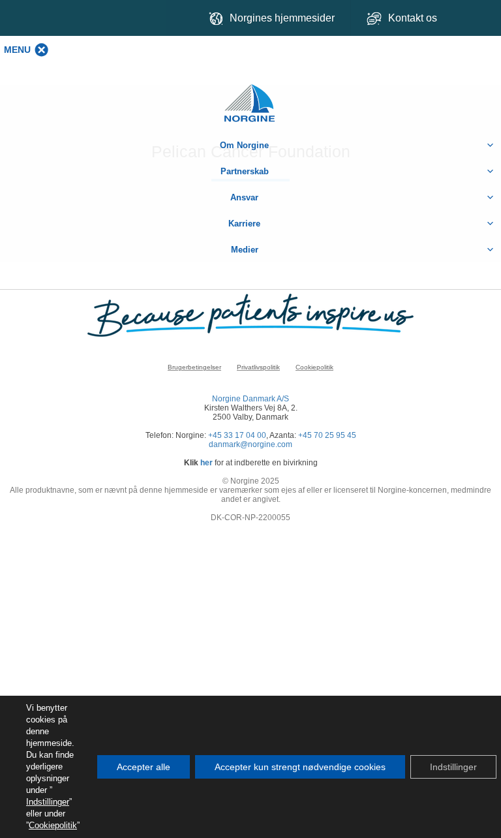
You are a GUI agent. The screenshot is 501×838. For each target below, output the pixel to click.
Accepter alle (143, 767)
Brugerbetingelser (194, 367)
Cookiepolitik (314, 367)
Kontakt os (414, 17)
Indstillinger (47, 802)
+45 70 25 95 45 (327, 435)
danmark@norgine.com (250, 444)
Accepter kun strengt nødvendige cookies (300, 767)
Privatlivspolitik (258, 367)
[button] (17, 49)
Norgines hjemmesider (282, 17)
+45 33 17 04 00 (237, 435)
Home (250, 96)
